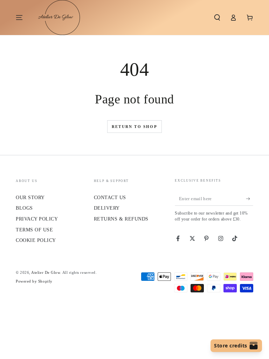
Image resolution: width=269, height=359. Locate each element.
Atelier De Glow (45, 272)
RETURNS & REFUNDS (121, 219)
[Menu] (19, 18)
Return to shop (134, 126)
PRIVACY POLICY (37, 219)
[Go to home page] (55, 17)
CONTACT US (110, 197)
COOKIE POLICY (36, 240)
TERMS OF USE (34, 229)
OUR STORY (30, 197)
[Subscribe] (249, 199)
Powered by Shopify (34, 281)
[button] (217, 18)
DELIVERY (107, 208)
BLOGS (24, 208)
